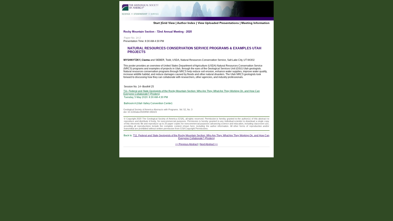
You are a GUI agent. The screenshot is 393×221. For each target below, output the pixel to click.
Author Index (186, 23)
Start (156, 23)
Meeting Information (255, 23)
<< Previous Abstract (186, 144)
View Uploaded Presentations (218, 23)
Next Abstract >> (209, 144)
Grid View (168, 23)
